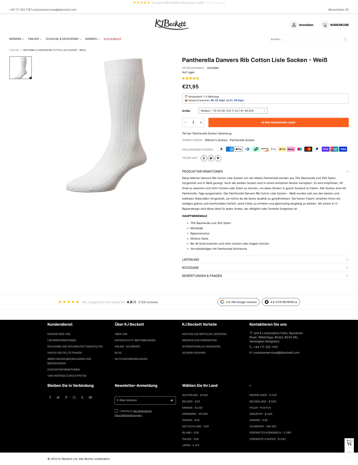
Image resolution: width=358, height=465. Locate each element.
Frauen (33, 38)
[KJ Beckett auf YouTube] (90, 397)
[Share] (204, 158)
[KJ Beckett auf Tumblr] (82, 397)
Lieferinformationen (61, 340)
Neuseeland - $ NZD (262, 401)
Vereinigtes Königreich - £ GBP (270, 432)
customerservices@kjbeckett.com (54, 9)
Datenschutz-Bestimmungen (135, 340)
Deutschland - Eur (195, 426)
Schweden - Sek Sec (263, 426)
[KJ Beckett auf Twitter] (58, 397)
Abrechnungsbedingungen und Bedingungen (69, 361)
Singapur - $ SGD (260, 413)
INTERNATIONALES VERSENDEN (201, 346)
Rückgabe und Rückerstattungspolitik (75, 346)
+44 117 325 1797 (20, 9)
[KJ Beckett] (172, 24)
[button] (191, 78)
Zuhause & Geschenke (62, 38)
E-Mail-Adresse (127, 400)
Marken (91, 38)
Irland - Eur (190, 432)
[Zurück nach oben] (349, 452)
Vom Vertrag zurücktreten (66, 375)
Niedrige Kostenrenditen (199, 340)
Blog (118, 352)
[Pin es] (218, 158)
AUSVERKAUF (113, 39)
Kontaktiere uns (58, 334)
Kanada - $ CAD (192, 407)
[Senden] (345, 39)
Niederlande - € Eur (263, 395)
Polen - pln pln (260, 407)
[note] (179, 2)
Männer (15, 38)
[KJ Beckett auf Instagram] (74, 397)
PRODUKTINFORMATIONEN (202, 171)
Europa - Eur (191, 420)
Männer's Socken (216, 140)
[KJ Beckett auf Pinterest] (66, 397)
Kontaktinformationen (63, 369)
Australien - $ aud (195, 395)
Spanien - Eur (258, 420)
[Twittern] (211, 158)
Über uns (121, 334)
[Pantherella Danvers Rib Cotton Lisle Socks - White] (107, 125)
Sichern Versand (194, 352)
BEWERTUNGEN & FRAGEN (202, 276)
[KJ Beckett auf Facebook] (50, 397)
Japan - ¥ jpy (191, 445)
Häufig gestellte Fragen (64, 352)
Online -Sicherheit (127, 346)
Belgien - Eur (191, 401)
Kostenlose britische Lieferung (204, 334)
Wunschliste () (338, 9)
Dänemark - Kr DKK (195, 413)
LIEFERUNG (190, 260)
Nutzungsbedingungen (131, 358)
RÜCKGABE (190, 268)
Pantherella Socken (242, 140)
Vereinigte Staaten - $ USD (267, 439)
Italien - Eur (190, 439)
